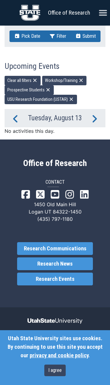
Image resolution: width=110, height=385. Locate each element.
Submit (88, 36)
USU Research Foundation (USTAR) (38, 99)
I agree (55, 370)
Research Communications (55, 248)
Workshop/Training (62, 80)
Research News (55, 263)
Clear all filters (19, 80)
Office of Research (69, 12)
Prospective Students (26, 89)
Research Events (55, 279)
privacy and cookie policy (59, 355)
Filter (60, 36)
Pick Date (30, 36)
